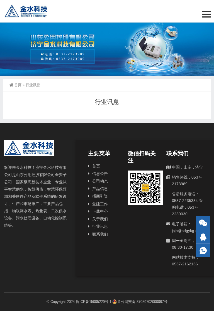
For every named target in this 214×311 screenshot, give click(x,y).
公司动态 (100, 181)
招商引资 (100, 196)
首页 (17, 85)
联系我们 (100, 234)
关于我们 (100, 219)
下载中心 (100, 211)
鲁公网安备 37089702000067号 (142, 302)
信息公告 (100, 173)
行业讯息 (100, 226)
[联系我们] (203, 237)
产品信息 (100, 188)
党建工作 (100, 204)
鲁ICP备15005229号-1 (93, 302)
